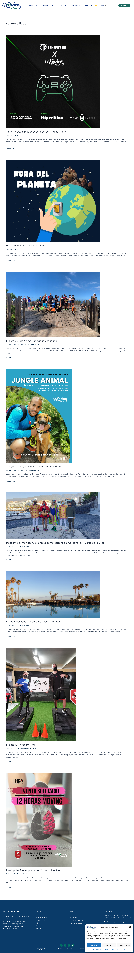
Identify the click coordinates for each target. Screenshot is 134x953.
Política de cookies (98, 949)
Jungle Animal (11, 344)
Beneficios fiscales (76, 915)
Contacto (39, 928)
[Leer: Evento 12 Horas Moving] (41, 694)
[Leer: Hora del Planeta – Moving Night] (53, 201)
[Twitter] (65, 945)
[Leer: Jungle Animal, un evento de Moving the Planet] (39, 416)
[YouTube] (72, 945)
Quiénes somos (41, 917)
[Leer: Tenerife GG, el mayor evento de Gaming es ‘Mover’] (53, 81)
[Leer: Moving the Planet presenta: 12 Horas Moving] (39, 820)
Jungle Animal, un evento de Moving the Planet (34, 466)
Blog (37, 923)
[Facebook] (61, 945)
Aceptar (94, 945)
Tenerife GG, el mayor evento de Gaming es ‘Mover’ (36, 131)
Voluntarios (40, 926)
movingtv (9, 546)
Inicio (38, 915)
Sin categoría (18, 748)
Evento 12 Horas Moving (20, 744)
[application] (61, 5)
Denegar (109, 945)
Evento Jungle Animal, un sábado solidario (31, 340)
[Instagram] (69, 945)
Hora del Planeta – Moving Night (25, 245)
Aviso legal (122, 949)
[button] (130, 927)
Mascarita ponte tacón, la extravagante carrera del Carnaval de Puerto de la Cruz (55, 542)
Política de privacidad (111, 949)
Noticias (9, 135)
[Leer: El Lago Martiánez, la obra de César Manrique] (53, 594)
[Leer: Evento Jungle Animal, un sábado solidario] (53, 304)
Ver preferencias (124, 945)
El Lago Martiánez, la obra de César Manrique (33, 621)
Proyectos (39, 920)
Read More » (10, 149)
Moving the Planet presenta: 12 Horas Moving (33, 870)
